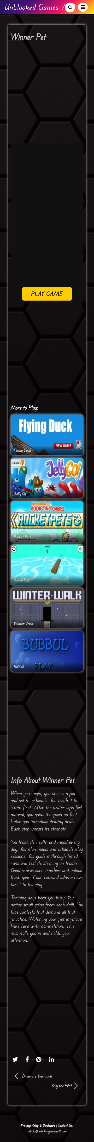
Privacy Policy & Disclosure (38, 1125)
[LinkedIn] (53, 1059)
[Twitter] (16, 1059)
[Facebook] (28, 1059)
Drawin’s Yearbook (37, 1076)
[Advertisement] (47, 94)
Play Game (47, 293)
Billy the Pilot (43, 1085)
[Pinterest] (40, 1059)
